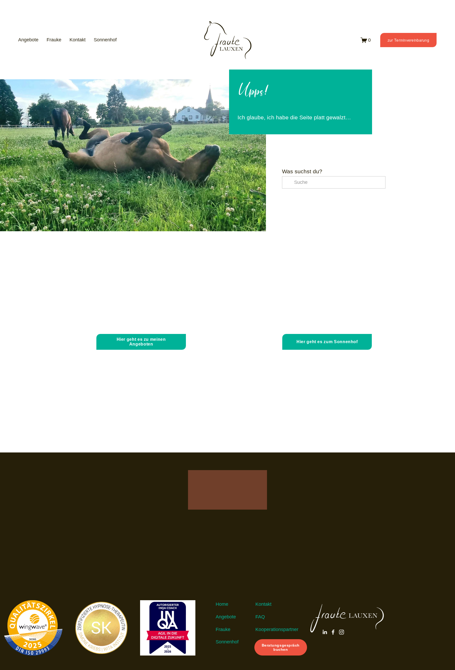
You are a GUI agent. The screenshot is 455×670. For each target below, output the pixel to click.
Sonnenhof (105, 39)
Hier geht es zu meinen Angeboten (141, 341)
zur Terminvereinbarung (408, 40)
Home (222, 604)
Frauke (54, 39)
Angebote (28, 39)
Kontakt (78, 39)
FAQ (260, 616)
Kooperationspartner (276, 629)
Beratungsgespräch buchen (281, 647)
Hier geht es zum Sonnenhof (327, 341)
